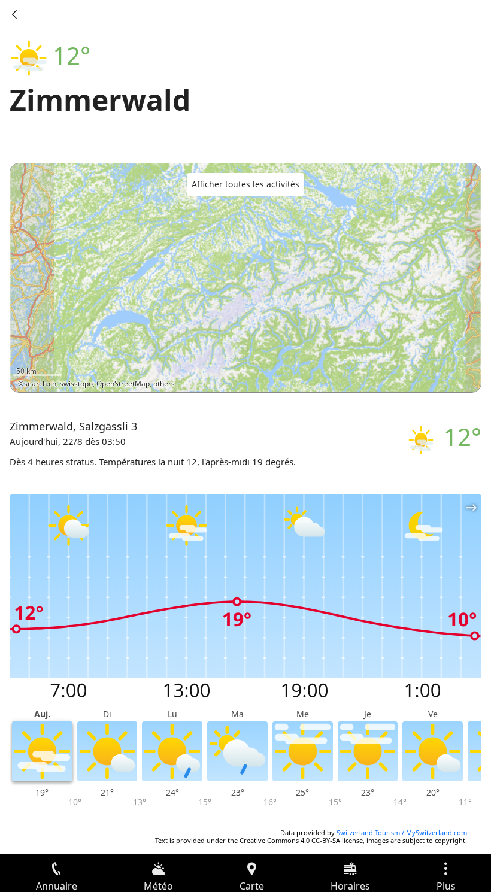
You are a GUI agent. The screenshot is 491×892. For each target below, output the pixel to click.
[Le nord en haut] (426, 375)
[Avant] (14, 14)
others (164, 383)
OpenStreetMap (123, 383)
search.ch (40, 383)
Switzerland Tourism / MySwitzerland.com (402, 832)
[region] (245, 277)
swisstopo (76, 383)
